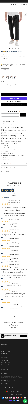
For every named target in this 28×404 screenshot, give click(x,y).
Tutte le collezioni (5, 349)
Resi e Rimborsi (5, 367)
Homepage (4, 344)
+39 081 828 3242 (15, 325)
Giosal (3, 54)
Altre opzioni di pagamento (14, 101)
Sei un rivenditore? (5, 351)
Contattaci (4, 353)
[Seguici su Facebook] (2, 387)
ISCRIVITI (23, 115)
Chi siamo (3, 346)
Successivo (17, 202)
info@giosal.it (14, 327)
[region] (14, 321)
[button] (24, 4)
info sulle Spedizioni (6, 365)
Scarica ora (23, 336)
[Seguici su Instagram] (5, 387)
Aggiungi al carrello (14, 94)
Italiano (19, 391)
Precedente (11, 202)
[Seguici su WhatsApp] (12, 387)
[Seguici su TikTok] (9, 387)
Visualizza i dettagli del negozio (10, 124)
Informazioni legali (5, 362)
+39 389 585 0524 (16, 324)
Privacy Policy (4, 369)
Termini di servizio (5, 360)
